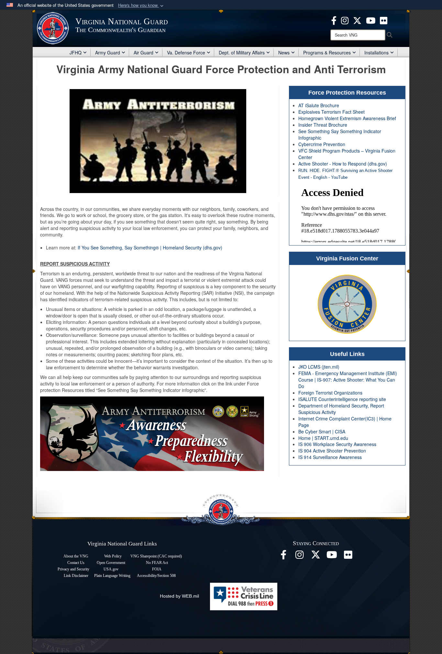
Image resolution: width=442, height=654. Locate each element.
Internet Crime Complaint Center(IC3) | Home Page (345, 421)
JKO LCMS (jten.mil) (318, 366)
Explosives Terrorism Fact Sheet (331, 112)
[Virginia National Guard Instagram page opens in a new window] (344, 20)
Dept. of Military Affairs (242, 52)
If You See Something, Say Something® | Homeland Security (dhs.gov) (150, 247)
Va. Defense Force (186, 52)
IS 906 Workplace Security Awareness (337, 444)
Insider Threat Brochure (322, 124)
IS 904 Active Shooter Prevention (332, 450)
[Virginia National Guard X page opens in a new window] (357, 20)
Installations (376, 52)
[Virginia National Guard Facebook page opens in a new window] (334, 20)
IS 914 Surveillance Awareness (330, 457)
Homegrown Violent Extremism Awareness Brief (347, 118)
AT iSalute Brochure (318, 105)
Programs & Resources (327, 52)
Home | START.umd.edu (323, 438)
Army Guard (107, 52)
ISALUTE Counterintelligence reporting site (342, 399)
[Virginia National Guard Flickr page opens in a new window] (383, 20)
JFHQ (76, 52)
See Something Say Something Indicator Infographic (339, 134)
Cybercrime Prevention (321, 144)
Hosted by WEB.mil (179, 596)
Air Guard (143, 52)
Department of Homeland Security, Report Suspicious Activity (341, 408)
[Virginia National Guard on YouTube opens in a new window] (370, 20)
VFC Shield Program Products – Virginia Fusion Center (346, 153)
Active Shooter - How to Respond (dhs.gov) (342, 163)
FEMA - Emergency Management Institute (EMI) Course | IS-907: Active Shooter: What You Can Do (347, 379)
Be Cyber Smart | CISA (321, 431)
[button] (141, 5)
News (284, 52)
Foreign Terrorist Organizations (330, 392)
